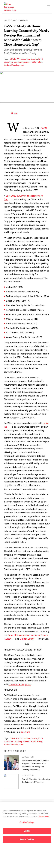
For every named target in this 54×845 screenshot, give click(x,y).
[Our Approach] (11, 6)
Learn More (44, 816)
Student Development (14, 65)
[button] (23, 113)
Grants (34, 59)
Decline (27, 831)
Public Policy (36, 62)
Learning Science (22, 62)
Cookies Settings (27, 822)
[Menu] (48, 7)
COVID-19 (14, 59)
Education (25, 59)
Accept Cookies (27, 839)
